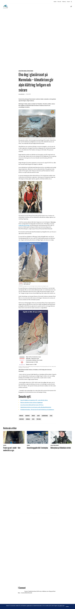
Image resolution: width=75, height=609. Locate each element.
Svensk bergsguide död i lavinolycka (37, 448)
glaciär (38, 415)
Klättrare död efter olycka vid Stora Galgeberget (31, 402)
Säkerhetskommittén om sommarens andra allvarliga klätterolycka (35, 407)
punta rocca (39, 419)
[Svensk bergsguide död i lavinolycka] (37, 437)
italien (51, 415)
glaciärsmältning (45, 415)
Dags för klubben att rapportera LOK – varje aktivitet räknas (34, 400)
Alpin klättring (21, 71)
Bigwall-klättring (27, 71)
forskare (33, 415)
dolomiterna (27, 415)
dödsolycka (21, 415)
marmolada (28, 419)
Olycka (33, 419)
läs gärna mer (61, 605)
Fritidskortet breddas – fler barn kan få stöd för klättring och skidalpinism (37, 409)
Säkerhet (31, 71)
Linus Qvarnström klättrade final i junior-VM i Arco (31, 405)
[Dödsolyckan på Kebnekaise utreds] (61, 437)
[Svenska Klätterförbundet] (5, 6)
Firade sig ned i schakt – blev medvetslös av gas (11, 449)
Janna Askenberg (21, 94)
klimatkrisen (21, 419)
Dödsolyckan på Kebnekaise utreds (61, 448)
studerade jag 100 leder (24, 225)
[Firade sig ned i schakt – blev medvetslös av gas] (13, 437)
